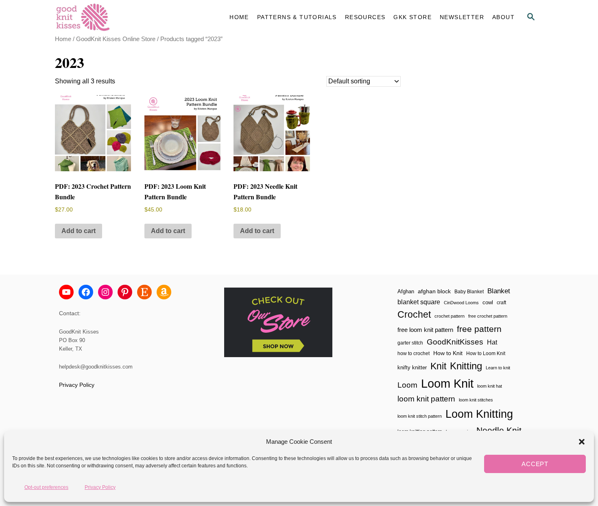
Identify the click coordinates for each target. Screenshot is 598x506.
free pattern (479, 329)
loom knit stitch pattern (419, 416)
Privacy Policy (100, 487)
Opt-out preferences (46, 487)
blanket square (418, 302)
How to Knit (448, 353)
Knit (438, 366)
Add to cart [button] (78, 230)
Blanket (498, 291)
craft (501, 302)
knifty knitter (412, 367)
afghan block (434, 291)
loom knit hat (489, 386)
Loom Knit (447, 383)
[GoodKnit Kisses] (128, 17)
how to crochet (413, 353)
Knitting (466, 365)
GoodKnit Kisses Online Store (115, 39)
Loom (407, 385)
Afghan (405, 291)
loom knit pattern (426, 399)
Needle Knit (499, 430)
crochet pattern (449, 316)
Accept (535, 463)
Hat (492, 342)
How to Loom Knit (485, 353)
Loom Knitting (479, 414)
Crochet (414, 314)
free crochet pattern (487, 316)
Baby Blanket (469, 291)
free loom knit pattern (425, 329)
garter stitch (410, 342)
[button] (582, 442)
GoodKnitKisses (455, 342)
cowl (487, 302)
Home (63, 39)
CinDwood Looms (461, 302)
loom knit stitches (476, 399)
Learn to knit (498, 367)
